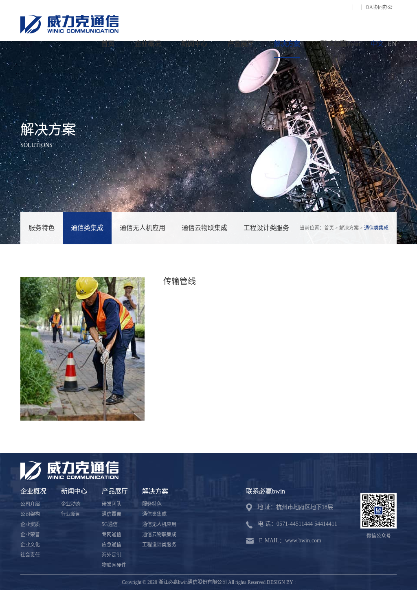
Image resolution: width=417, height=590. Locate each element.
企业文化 (30, 545)
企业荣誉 (30, 534)
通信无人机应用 (142, 227)
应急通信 (111, 545)
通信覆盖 (111, 514)
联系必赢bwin (340, 43)
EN (392, 43)
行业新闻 (71, 514)
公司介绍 (30, 504)
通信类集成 (87, 227)
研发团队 (111, 504)
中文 (377, 43)
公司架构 (30, 514)
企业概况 (148, 43)
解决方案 (287, 43)
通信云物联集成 (204, 227)
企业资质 (30, 524)
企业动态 (71, 504)
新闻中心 (194, 43)
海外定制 (111, 555)
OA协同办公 (379, 7)
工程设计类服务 (266, 227)
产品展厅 (241, 43)
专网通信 (111, 534)
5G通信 (110, 524)
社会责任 (30, 555)
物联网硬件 (114, 565)
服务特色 (42, 227)
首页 (107, 43)
